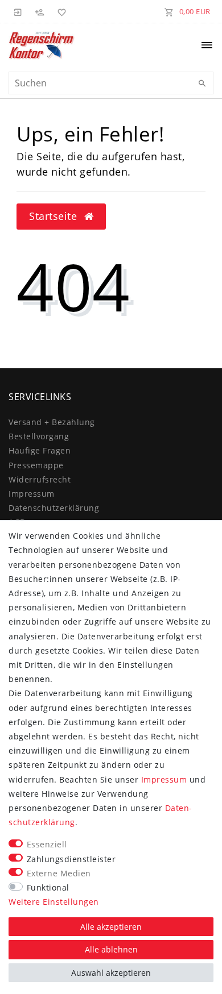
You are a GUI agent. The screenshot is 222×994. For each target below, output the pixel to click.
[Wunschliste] (59, 11)
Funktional (48, 887)
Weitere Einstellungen (54, 901)
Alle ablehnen (111, 949)
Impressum (32, 493)
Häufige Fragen (40, 450)
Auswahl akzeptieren (111, 972)
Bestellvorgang (39, 436)
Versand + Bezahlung (52, 422)
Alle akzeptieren (111, 926)
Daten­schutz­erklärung (54, 507)
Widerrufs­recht (40, 479)
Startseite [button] (54, 216)
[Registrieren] (40, 11)
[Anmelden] (18, 11)
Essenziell (47, 844)
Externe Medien (59, 873)
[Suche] (202, 83)
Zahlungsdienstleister (71, 859)
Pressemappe (36, 465)
